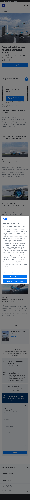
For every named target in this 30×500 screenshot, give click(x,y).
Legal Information (15, 272)
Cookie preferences (15, 276)
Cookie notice (6, 272)
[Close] (27, 217)
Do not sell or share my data (15, 281)
